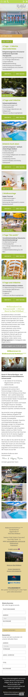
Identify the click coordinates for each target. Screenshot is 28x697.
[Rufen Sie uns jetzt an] (8, 2)
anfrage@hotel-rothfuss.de (16, 541)
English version (13, 549)
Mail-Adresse (8, 655)
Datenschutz (14, 543)
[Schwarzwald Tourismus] (14, 581)
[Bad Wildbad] (14, 584)
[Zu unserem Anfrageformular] (5, 2)
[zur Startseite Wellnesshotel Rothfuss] (1, 2)
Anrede (5, 615)
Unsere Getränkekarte (14, 571)
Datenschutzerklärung (11, 694)
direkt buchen (20, 74)
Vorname (6, 649)
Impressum (14, 545)
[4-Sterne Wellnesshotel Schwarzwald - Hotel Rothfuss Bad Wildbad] (14, 475)
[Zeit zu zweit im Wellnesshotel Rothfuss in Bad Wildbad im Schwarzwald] (14, 493)
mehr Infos (7, 74)
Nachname (7, 621)
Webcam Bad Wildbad (14, 565)
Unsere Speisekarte (14, 569)
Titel (4, 663)
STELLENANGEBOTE (14, 588)
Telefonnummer (9, 609)
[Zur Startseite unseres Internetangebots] (21, 8)
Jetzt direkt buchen (6, 36)
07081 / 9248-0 (13, 537)
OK (21, 694)
